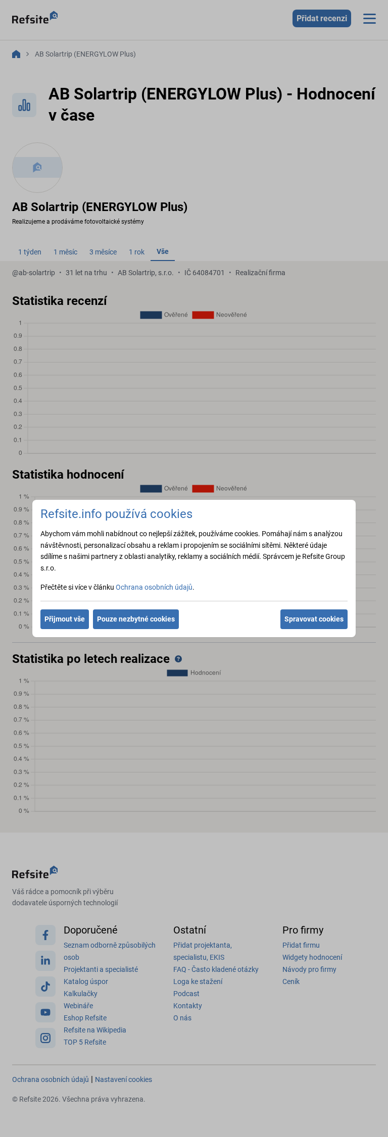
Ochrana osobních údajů (154, 587)
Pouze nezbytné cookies (136, 619)
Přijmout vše (64, 619)
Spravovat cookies (314, 619)
